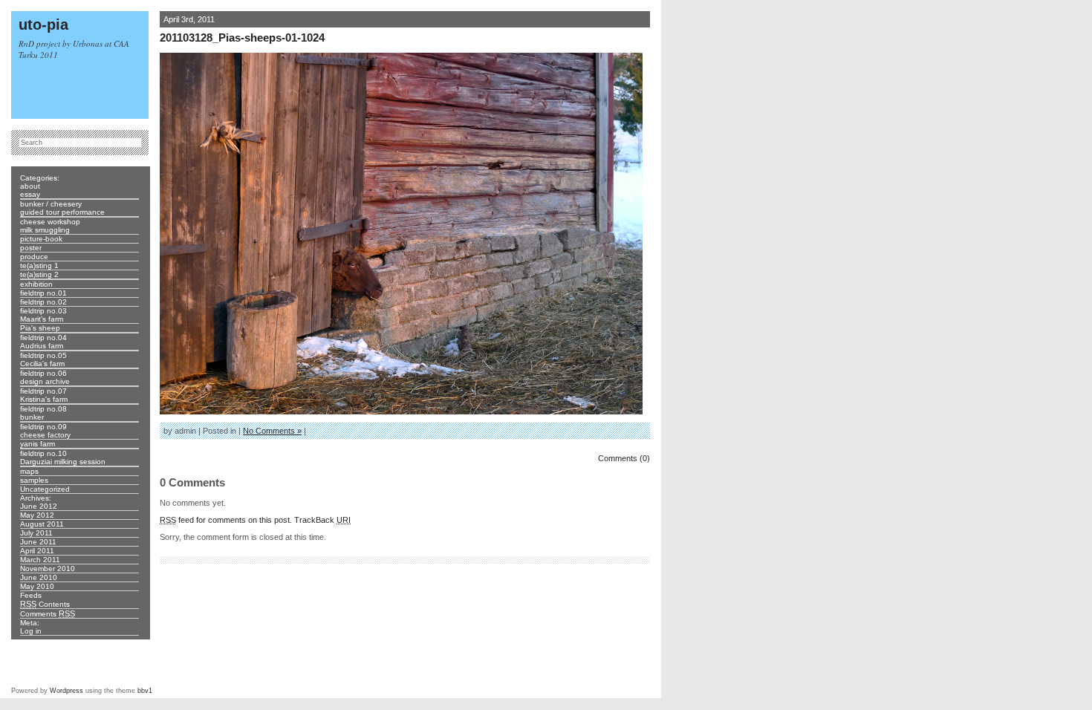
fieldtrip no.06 (43, 373)
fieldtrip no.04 (43, 337)
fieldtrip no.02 (43, 302)
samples (34, 480)
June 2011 (38, 542)
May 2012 (37, 515)
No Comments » (272, 430)
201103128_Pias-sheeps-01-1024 (242, 37)
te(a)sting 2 (39, 274)
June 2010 (38, 577)
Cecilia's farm (42, 363)
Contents (45, 604)
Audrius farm (41, 346)
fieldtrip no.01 (43, 293)
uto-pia (43, 24)
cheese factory (45, 435)
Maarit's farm (41, 319)
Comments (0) (624, 458)
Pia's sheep (40, 328)
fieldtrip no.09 (43, 427)
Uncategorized (45, 489)
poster (31, 248)
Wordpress (66, 690)
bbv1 (144, 690)
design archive (45, 381)
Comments (47, 614)
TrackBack (322, 519)
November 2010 (47, 568)
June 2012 (38, 506)
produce (34, 257)
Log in (31, 631)
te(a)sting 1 (39, 265)
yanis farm (37, 444)
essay (30, 194)
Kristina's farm (44, 399)
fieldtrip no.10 (43, 453)
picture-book (41, 239)
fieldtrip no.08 (43, 409)
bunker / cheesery (51, 204)
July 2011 (36, 533)
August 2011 (42, 524)
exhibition (36, 284)
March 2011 (40, 560)
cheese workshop (50, 222)
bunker (32, 417)
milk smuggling (45, 230)
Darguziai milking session (62, 461)
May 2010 (37, 586)
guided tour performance (62, 212)
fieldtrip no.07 (43, 391)
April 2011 (37, 551)
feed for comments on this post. (226, 519)
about (30, 186)
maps (29, 471)
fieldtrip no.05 (43, 355)
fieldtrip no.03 (43, 311)
